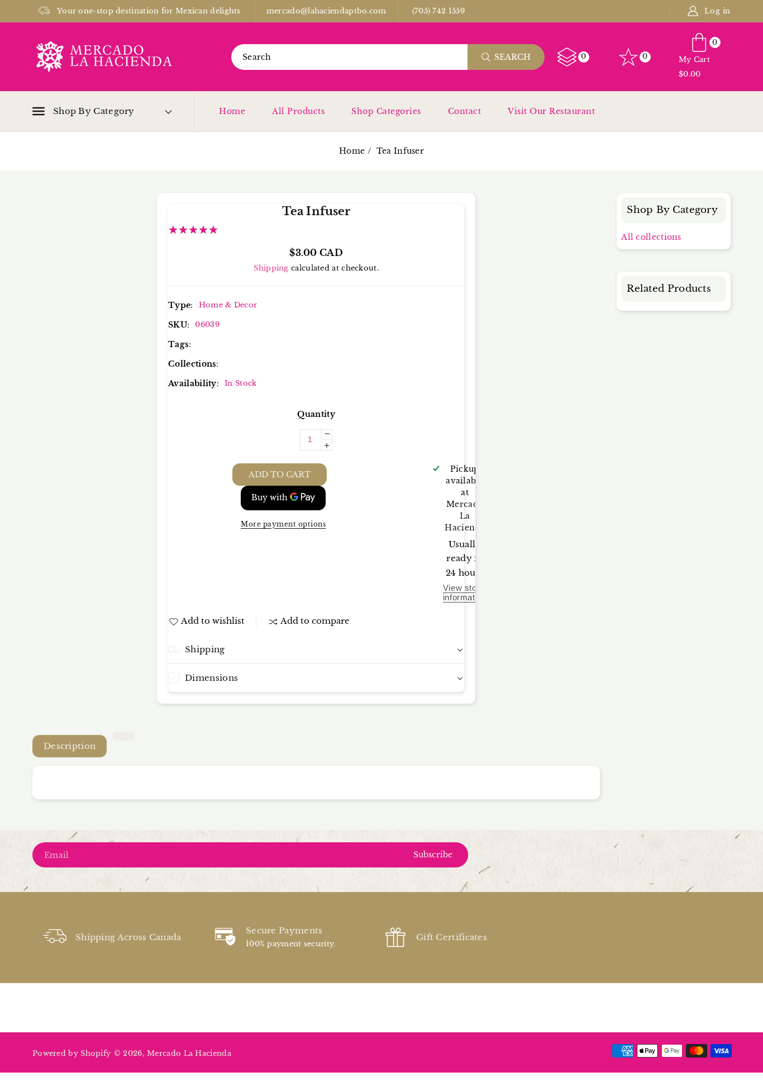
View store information (465, 592)
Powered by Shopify (71, 1053)
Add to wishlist (213, 620)
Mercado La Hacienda (189, 1053)
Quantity (316, 414)
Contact (464, 111)
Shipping (271, 268)
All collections (651, 237)
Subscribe (432, 855)
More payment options (283, 524)
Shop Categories (386, 111)
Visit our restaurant (551, 111)
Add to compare (315, 620)
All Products (298, 111)
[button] (83, 111)
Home (232, 111)
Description (70, 746)
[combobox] (387, 57)
